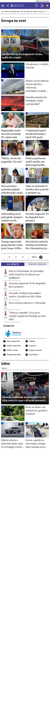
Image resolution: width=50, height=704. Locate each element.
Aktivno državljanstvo (12, 11)
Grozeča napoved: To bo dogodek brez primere (27, 285)
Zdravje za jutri (38, 11)
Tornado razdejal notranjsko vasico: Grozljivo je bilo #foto (25, 295)
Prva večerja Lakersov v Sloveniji (27, 302)
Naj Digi (26, 11)
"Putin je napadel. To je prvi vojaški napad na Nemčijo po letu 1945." (27, 316)
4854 (34, 257)
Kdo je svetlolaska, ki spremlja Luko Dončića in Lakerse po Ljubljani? (26, 274)
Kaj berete (13, 264)
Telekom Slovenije (42, 1)
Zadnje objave (37, 264)
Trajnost (4, 368)
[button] (2, 5)
